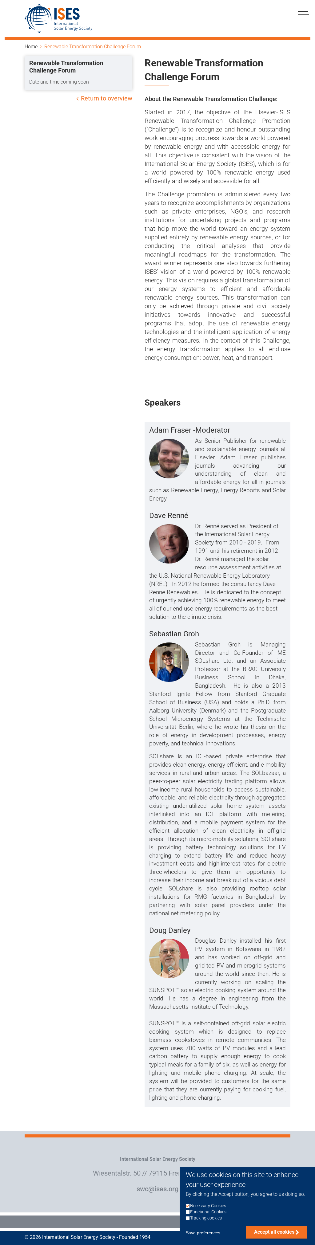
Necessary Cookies (208, 1206)
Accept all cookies (274, 1232)
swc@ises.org (157, 1189)
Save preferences (203, 1232)
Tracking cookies (206, 1218)
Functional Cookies (208, 1212)
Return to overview (106, 98)
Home (31, 46)
